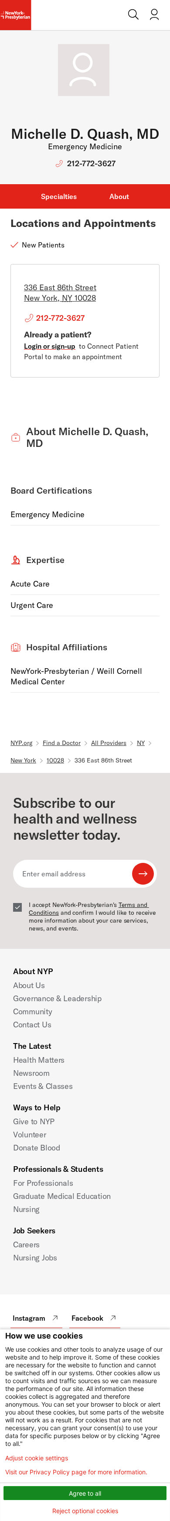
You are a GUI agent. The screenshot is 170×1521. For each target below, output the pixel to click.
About (119, 196)
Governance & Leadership (57, 998)
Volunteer (29, 1135)
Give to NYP (33, 1121)
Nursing (26, 1209)
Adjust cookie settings (36, 1458)
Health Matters (39, 1060)
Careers (26, 1244)
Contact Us (32, 1025)
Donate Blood (36, 1148)
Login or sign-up (49, 346)
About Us (29, 985)
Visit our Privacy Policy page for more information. (76, 1472)
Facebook (87, 1318)
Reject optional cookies (85, 1510)
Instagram (29, 1318)
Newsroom (31, 1073)
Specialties (59, 196)
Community (32, 1011)
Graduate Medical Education (62, 1196)
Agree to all (85, 1493)
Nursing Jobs (35, 1258)
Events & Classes (43, 1086)
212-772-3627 (91, 163)
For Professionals (43, 1183)
